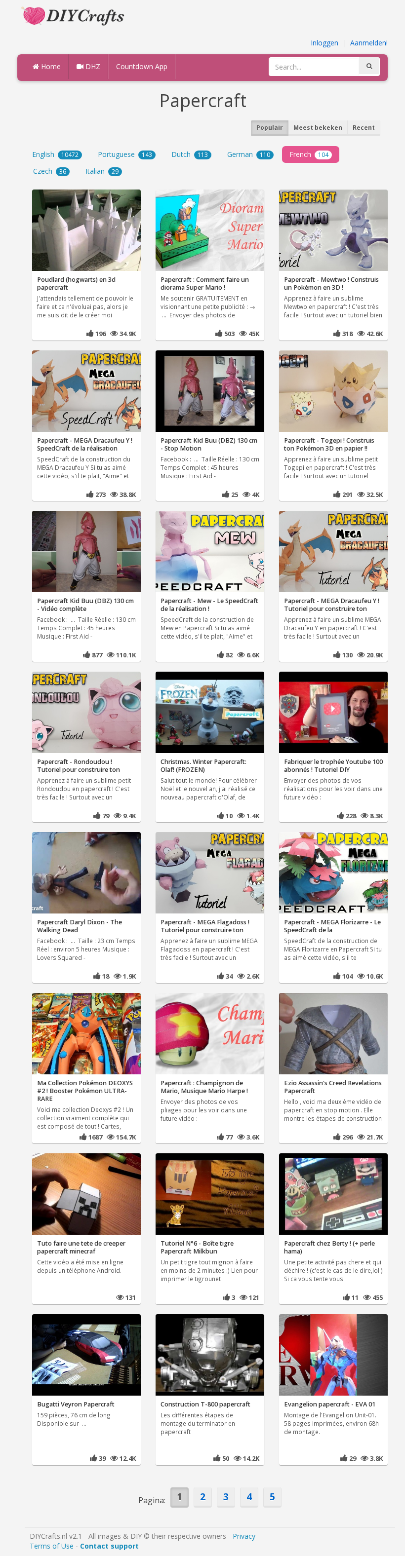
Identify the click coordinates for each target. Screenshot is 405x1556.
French (308, 154)
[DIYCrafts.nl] (74, 15)
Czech (49, 171)
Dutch (189, 154)
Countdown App (141, 66)
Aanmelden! (369, 42)
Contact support (109, 1546)
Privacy (244, 1536)
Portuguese (125, 154)
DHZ (91, 66)
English (55, 154)
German (248, 154)
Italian (102, 171)
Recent (364, 127)
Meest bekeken (317, 127)
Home (50, 66)
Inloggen (324, 42)
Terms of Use (52, 1546)
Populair (269, 127)
